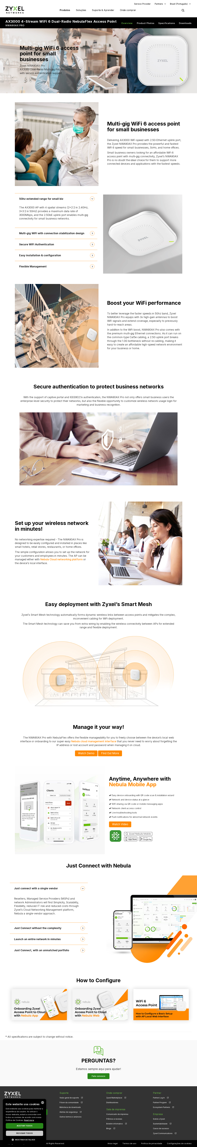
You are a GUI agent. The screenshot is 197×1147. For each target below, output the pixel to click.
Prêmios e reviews (114, 1119)
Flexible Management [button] (33, 266)
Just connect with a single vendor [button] (36, 888)
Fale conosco (98, 1076)
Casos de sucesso (161, 1128)
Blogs (108, 1128)
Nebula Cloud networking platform (61, 559)
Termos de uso (129, 1143)
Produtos (65, 10)
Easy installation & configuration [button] (40, 255)
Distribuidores (112, 1102)
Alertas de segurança (69, 1112)
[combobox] (42, 1102)
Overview (127, 23)
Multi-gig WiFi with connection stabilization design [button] (51, 233)
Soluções (81, 10)
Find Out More (110, 753)
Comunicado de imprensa (117, 1114)
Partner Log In (159, 1098)
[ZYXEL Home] (14, 10)
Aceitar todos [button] (24, 1126)
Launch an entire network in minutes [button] (37, 939)
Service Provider (142, 3)
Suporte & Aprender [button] (103, 10)
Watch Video (120, 824)
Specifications (166, 23)
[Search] (183, 10)
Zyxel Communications (162, 1133)
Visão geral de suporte (69, 1098)
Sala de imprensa (115, 1109)
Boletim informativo (114, 1124)
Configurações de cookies (179, 1143)
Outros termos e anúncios (70, 1117)
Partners (159, 3)
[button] (24, 1139)
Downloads (185, 23)
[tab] (56, 199)
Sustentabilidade (160, 1124)
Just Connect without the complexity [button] (37, 928)
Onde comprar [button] (128, 10)
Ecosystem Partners (161, 1107)
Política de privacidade (151, 1143)
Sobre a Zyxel (159, 1119)
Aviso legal (113, 1143)
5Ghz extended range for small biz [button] (41, 198)
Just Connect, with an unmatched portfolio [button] (41, 950)
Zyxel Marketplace (114, 1098)
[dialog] (24, 1121)
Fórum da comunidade (69, 1102)
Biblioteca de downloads (70, 1107)
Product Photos (145, 23)
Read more (29, 1120)
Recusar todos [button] (24, 1133)
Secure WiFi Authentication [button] (36, 244)
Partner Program (160, 1102)
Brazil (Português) (179, 3)
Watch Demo (86, 753)
